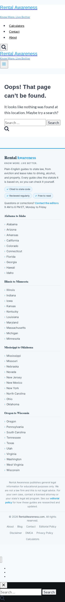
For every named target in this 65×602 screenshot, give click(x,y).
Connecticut (13, 251)
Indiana (10, 295)
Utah (8, 448)
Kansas (10, 306)
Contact (14, 31)
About (13, 37)
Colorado (11, 246)
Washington (12, 459)
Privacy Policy (44, 532)
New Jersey (13, 377)
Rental (20, 157)
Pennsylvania (13, 427)
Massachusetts (15, 327)
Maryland (11, 322)
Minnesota (12, 338)
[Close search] (3, 585)
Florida (9, 256)
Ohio (8, 399)
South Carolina (14, 432)
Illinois (9, 290)
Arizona (10, 229)
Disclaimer (16, 532)
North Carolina (14, 393)
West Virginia (13, 464)
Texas (9, 443)
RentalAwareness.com (32, 516)
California (11, 240)
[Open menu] (4, 64)
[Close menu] (1, 560)
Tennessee (12, 437)
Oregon (10, 421)
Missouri (11, 361)
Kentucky (11, 311)
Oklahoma (11, 404)
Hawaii (9, 267)
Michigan (11, 333)
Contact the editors (47, 203)
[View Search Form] (4, 47)
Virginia (10, 454)
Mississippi (12, 355)
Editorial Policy (47, 526)
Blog (20, 526)
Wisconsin (12, 470)
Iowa (8, 301)
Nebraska (11, 366)
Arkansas (11, 235)
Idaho (9, 273)
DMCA (29, 532)
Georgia (10, 262)
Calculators (16, 26)
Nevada (10, 372)
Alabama (10, 224)
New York (11, 388)
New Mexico (13, 382)
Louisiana (11, 317)
